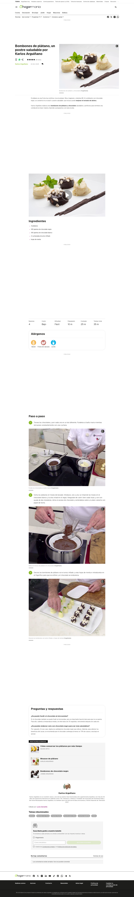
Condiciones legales (48, 847)
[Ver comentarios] (42, 64)
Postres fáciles (56, 816)
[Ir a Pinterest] (58, 876)
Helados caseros (36, 1)
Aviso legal (79, 883)
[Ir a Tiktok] (54, 876)
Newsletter (64, 883)
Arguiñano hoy (25, 1)
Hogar (49, 13)
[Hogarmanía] (32, 7)
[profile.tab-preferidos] (16, 60)
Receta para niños (70, 816)
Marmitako (99, 1)
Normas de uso (98, 856)
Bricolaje (35, 13)
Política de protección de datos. (67, 847)
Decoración (26, 13)
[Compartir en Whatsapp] (19, 60)
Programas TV (36, 17)
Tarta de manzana (76, 1)
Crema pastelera (48, 1)
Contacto (48, 883)
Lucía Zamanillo (42, 807)
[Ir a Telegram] (66, 876)
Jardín (42, 13)
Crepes (106, 1)
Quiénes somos (20, 883)
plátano (31, 816)
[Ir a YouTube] (50, 876)
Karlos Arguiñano (21, 64)
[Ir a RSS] (70, 876)
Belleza (64, 13)
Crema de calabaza (89, 1)
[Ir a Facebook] (108, 17)
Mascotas (56, 13)
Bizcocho (113, 1)
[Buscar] (115, 7)
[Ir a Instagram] (114, 17)
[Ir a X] (111, 17)
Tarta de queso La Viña (62, 1)
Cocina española (83, 816)
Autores (33, 883)
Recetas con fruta (43, 816)
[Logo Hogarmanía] (23, 875)
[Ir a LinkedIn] (46, 876)
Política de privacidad (94, 884)
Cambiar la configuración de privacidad (111, 884)
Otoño (94, 816)
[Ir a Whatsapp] (118, 17)
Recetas (17, 17)
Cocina (17, 13)
